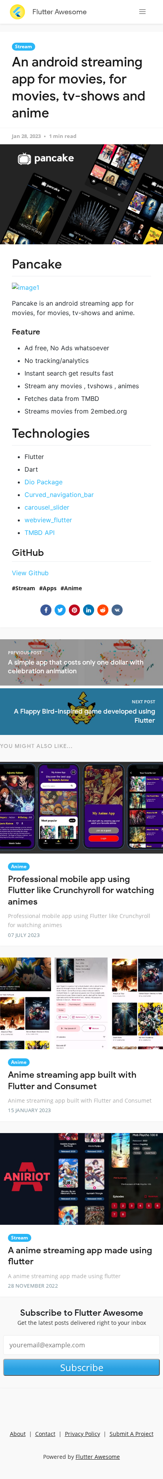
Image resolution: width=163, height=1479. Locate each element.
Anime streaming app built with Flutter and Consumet (72, 1080)
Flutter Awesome (59, 12)
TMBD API (40, 532)
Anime (73, 588)
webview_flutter (48, 520)
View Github (30, 573)
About (18, 1433)
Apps (50, 588)
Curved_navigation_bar (59, 495)
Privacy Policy (82, 1433)
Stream (23, 46)
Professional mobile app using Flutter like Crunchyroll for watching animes (81, 890)
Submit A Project (132, 1433)
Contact (45, 1433)
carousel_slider (47, 507)
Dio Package (44, 482)
